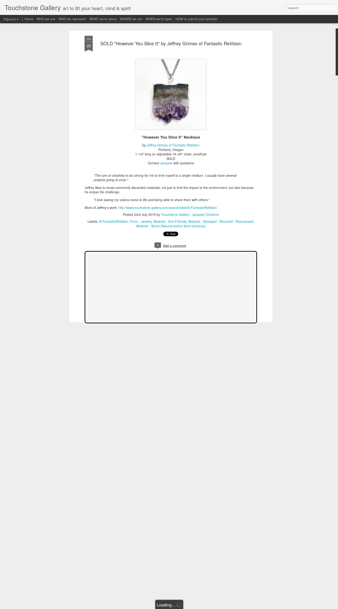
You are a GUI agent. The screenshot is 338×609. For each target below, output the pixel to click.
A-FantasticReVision (113, 221)
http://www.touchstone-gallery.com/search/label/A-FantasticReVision (167, 207)
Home (29, 19)
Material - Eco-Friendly (170, 221)
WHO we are (46, 19)
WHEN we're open (159, 19)
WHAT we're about (103, 19)
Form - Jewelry (141, 221)
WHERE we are (131, 19)
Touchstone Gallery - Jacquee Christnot (190, 214)
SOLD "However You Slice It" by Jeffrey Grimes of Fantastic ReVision (170, 43)
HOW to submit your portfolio (196, 19)
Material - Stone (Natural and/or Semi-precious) (171, 226)
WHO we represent (72, 19)
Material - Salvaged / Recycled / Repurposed (220, 221)
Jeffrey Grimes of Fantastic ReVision (173, 145)
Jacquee (166, 163)
